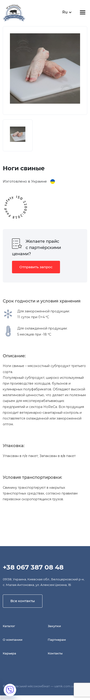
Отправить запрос (36, 267)
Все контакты (22, 601)
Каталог (9, 626)
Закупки (54, 626)
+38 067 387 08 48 (33, 567)
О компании (12, 639)
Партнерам (57, 639)
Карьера (9, 653)
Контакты (55, 653)
